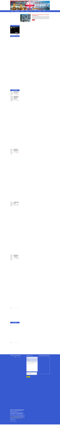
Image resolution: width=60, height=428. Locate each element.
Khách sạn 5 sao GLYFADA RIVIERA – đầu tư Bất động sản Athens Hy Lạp (40, 15)
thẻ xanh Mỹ (14, 418)
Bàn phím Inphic (14, 421)
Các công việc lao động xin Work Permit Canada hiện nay (16, 256)
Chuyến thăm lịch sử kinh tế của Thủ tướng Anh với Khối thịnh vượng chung (16, 97)
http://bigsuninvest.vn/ (14, 412)
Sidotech (11, 421)
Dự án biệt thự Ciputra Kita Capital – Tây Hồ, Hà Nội (16, 203)
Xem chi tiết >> (17, 94)
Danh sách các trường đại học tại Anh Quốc (16, 92)
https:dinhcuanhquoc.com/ (21, 412)
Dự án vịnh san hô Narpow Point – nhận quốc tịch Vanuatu (16, 150)
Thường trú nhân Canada (19, 418)
